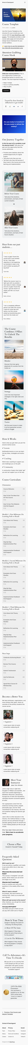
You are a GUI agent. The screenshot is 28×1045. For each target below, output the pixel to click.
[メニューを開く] (25, 2)
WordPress (12, 1041)
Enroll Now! (6, 90)
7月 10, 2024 (5, 27)
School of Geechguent (8, 2)
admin (13, 27)
